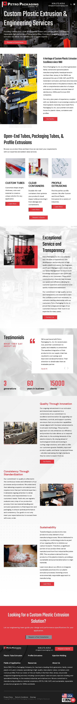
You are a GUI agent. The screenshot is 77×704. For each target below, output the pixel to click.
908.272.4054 (58, 3)
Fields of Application (12, 663)
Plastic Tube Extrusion (13, 655)
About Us (56, 663)
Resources (32, 663)
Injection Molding (59, 655)
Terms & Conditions (21, 697)
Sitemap (33, 697)
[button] (72, 700)
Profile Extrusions (35, 655)
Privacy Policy (8, 697)
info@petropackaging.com (58, 6)
